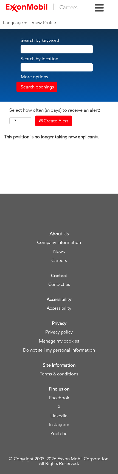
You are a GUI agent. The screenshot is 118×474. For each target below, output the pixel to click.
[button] (99, 8)
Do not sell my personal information (59, 350)
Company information (59, 242)
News (59, 251)
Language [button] (13, 22)
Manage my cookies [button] (59, 341)
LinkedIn (59, 415)
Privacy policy (59, 332)
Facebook (59, 397)
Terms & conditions (59, 374)
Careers (59, 260)
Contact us (59, 284)
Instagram (59, 424)
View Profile (44, 22)
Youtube (59, 433)
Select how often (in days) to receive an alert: (54, 110)
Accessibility (59, 308)
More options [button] (34, 76)
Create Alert (55, 120)
